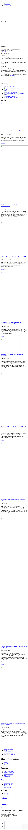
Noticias (4, 798)
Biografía (6, 762)
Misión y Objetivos (8, 749)
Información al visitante (9, 754)
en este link (12, 75)
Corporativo (6, 755)
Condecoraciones (8, 775)
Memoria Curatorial (8, 753)
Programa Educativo (9, 780)
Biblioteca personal (8, 774)
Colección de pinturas (9, 772)
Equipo (5, 750)
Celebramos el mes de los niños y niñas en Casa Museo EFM (13, 256)
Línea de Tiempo (8, 787)
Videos (5, 764)
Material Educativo (8, 785)
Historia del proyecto (8, 751)
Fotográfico (6, 794)
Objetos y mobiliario (8, 771)
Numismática (7, 776)
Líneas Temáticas (8, 784)
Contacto (4, 804)
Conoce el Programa (8, 783)
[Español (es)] (7, 4)
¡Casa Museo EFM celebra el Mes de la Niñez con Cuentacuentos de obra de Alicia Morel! (11, 323)
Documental (6, 793)
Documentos (7, 763)
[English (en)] (7, 5)
